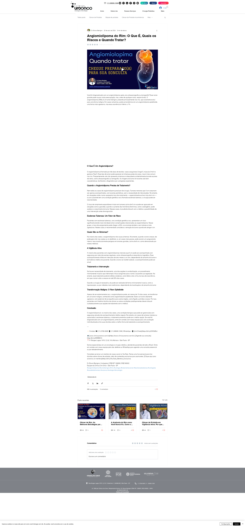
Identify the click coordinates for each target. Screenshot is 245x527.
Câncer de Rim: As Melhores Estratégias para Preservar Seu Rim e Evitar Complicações (91, 386)
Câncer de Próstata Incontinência (133, 17)
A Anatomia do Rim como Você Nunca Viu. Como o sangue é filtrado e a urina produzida (121, 386)
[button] (116, 11)
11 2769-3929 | (142, 445)
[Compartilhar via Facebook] (88, 345)
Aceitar (237, 524)
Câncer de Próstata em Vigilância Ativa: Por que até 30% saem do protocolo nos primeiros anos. (153, 386)
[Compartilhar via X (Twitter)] (93, 345)
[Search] (167, 7)
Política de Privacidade (122, 454)
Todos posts (81, 17)
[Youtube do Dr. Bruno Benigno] (120, 3)
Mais (149, 17)
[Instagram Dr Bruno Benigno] (123, 3)
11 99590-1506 (150, 445)
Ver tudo (164, 362)
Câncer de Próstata (95, 17)
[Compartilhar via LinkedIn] (97, 345)
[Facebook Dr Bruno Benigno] (130, 3)
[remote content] (122, 115)
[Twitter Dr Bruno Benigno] (134, 3)
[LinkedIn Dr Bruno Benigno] (127, 3)
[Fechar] (243, 523)
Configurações (225, 524)
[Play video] (122, 69)
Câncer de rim (91, 339)
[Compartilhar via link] (102, 345)
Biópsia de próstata (112, 17)
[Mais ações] (157, 30)
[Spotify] (137, 3)
